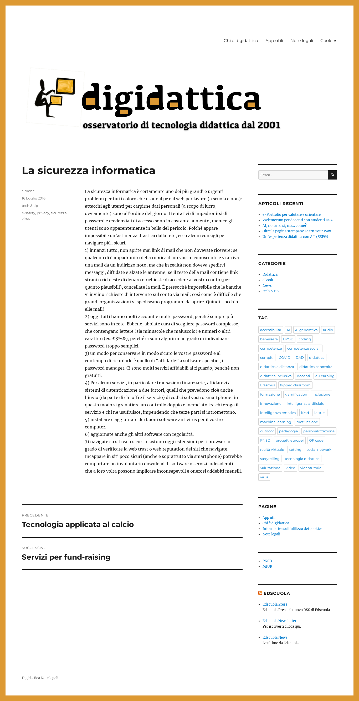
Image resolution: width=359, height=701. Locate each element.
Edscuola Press (275, 604)
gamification (296, 394)
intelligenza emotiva (278, 413)
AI (288, 330)
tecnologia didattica (302, 459)
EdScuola (277, 593)
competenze (271, 348)
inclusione (321, 394)
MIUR (267, 566)
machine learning (275, 422)
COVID (284, 357)
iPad (305, 413)
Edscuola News (275, 637)
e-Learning (325, 376)
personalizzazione (319, 431)
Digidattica (31, 678)
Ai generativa (306, 330)
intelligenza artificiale (305, 403)
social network (319, 449)
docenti (303, 376)
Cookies (328, 40)
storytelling (270, 459)
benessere (269, 339)
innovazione (270, 403)
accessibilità (270, 330)
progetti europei (290, 440)
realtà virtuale (272, 449)
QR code (316, 440)
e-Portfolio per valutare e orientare (292, 214)
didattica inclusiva (276, 376)
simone (28, 191)
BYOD (288, 339)
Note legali (301, 40)
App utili (274, 40)
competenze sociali (304, 348)
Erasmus (267, 385)
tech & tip (30, 205)
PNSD (265, 440)
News (267, 285)
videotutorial (311, 468)
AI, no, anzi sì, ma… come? (284, 225)
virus (26, 218)
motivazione (307, 422)
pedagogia (288, 431)
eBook (268, 280)
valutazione (270, 468)
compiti (267, 357)
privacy (43, 213)
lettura (320, 413)
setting (295, 449)
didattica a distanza (277, 367)
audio (328, 330)
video (290, 468)
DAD (300, 357)
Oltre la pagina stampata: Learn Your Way (297, 231)
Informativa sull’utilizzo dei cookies (292, 528)
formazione (270, 394)
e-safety (28, 213)
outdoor (267, 431)
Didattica (270, 274)
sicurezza (59, 213)
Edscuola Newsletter (279, 621)
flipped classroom (295, 385)
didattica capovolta (315, 367)
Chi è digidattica (241, 40)
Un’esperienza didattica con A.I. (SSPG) (295, 236)
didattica (317, 357)
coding (305, 339)
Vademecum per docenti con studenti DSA (298, 220)
